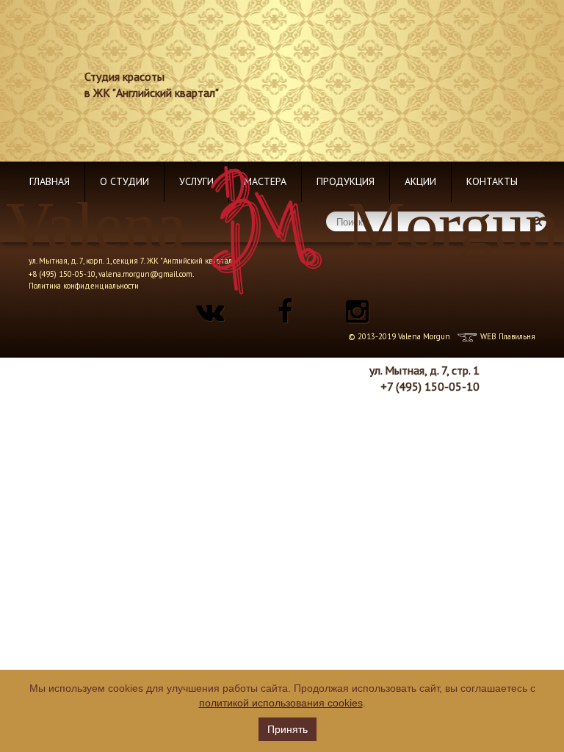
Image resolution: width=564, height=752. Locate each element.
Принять (287, 729)
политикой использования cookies (281, 703)
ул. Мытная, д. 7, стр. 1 (424, 370)
